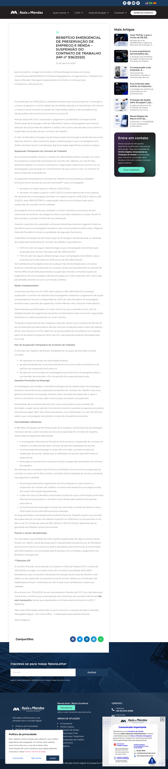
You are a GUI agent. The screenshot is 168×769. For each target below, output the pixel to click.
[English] (146, 3)
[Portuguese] (150, 3)
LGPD (77, 13)
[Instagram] (129, 3)
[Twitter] (138, 3)
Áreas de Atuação (97, 13)
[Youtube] (133, 3)
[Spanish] (154, 3)
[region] (34, 747)
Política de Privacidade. (35, 751)
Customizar (17, 758)
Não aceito (36, 758)
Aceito (53, 758)
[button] (73, 639)
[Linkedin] (124, 3)
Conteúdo (119, 13)
